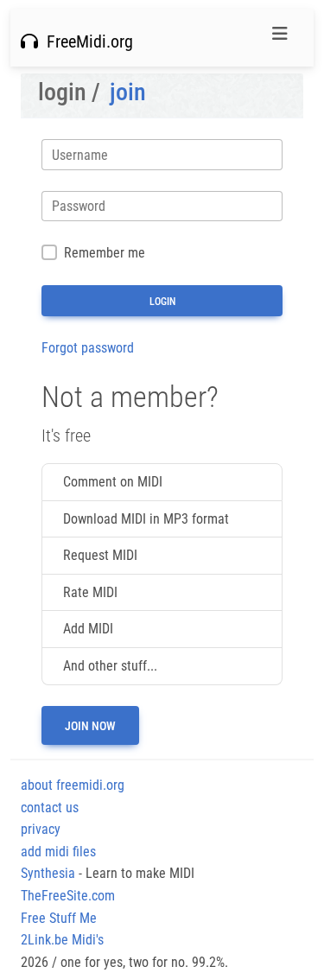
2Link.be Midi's (62, 940)
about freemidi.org (72, 785)
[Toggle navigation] (280, 38)
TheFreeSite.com (68, 895)
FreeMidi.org (85, 41)
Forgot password (87, 348)
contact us (50, 807)
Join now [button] (90, 726)
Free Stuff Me (59, 918)
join (128, 92)
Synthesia (48, 873)
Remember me (104, 253)
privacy (40, 829)
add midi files (58, 851)
